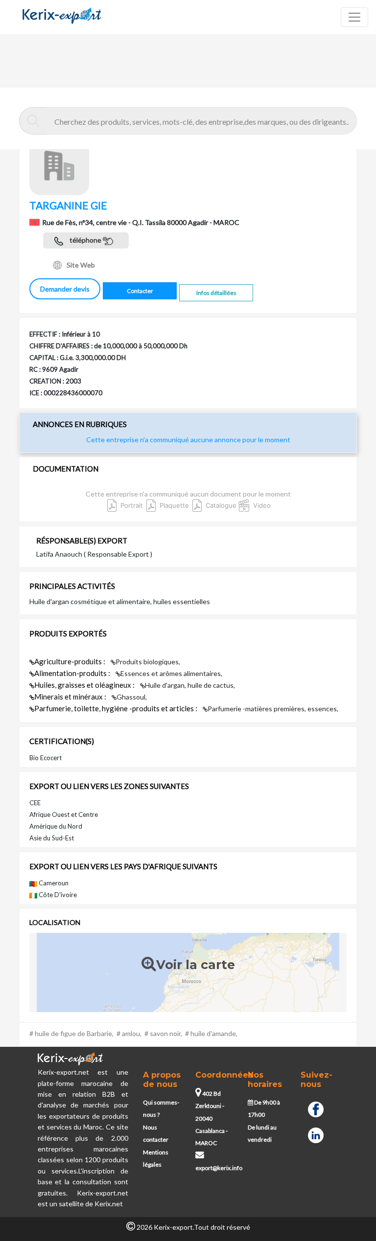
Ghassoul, (132, 697)
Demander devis (65, 289)
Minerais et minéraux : (71, 696)
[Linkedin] (316, 1134)
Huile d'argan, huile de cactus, (190, 685)
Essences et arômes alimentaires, (171, 673)
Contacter (140, 290)
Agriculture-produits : (70, 661)
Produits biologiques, (148, 661)
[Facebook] (316, 1108)
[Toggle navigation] (354, 17)
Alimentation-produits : (73, 673)
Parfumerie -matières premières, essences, (273, 708)
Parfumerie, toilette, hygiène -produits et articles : (116, 708)
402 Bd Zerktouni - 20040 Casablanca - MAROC (211, 1118)
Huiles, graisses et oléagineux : (85, 684)
